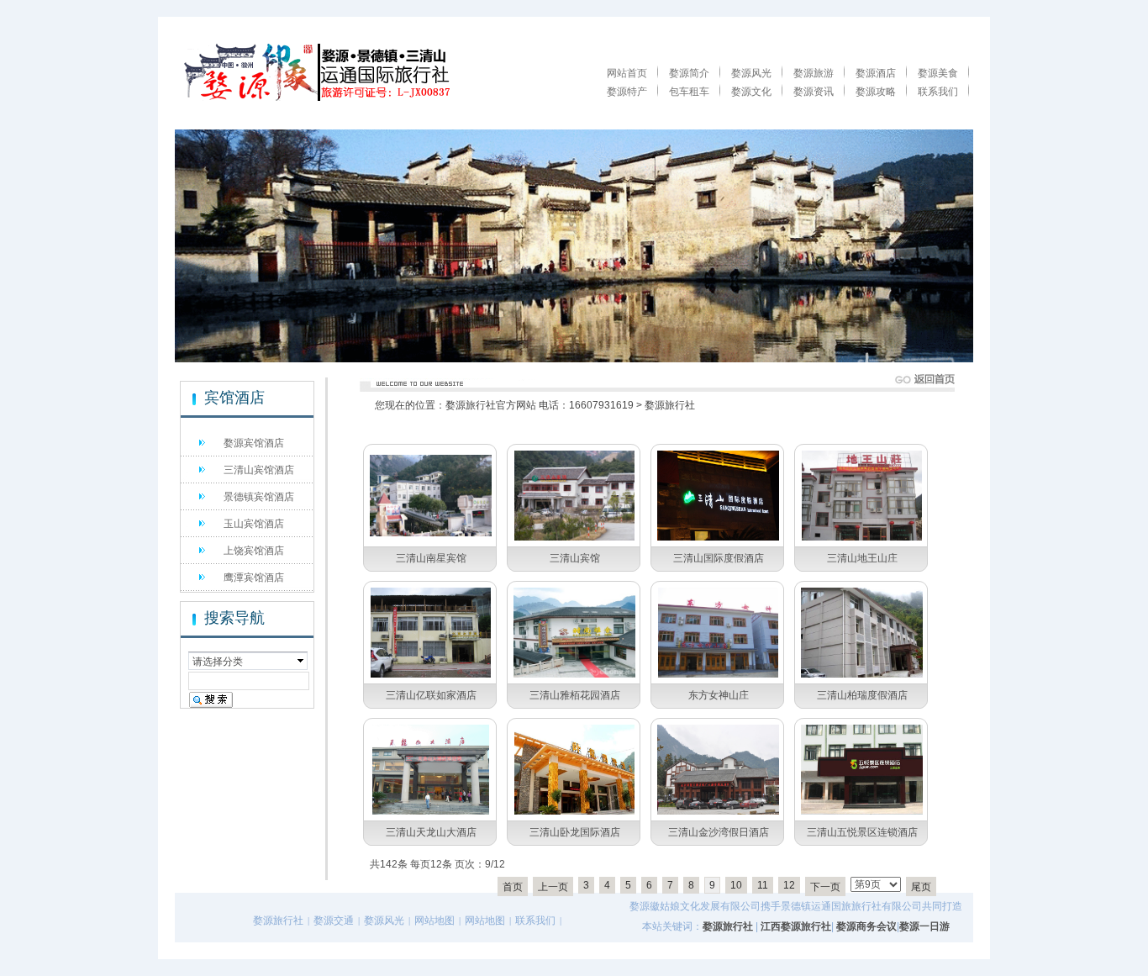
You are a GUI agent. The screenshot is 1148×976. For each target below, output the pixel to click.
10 (736, 885)
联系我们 (938, 92)
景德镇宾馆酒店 (259, 497)
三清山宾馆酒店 (259, 470)
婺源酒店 (876, 73)
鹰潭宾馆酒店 (254, 577)
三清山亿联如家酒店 (431, 695)
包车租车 (689, 92)
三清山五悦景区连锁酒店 (862, 832)
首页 (513, 887)
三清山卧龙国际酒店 (574, 832)
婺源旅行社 (670, 405)
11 (762, 885)
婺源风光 (751, 73)
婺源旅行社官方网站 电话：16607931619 (539, 405)
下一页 (825, 887)
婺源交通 (333, 920)
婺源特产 (627, 92)
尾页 (921, 887)
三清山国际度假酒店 (718, 558)
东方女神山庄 (718, 695)
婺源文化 (751, 92)
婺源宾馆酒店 (254, 443)
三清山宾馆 (575, 558)
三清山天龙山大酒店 (431, 832)
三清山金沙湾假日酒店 (718, 832)
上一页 (553, 887)
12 (789, 885)
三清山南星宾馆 (431, 558)
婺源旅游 (813, 73)
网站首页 (627, 73)
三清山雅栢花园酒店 (574, 695)
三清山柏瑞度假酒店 (862, 695)
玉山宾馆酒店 (254, 524)
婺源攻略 (876, 92)
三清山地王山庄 (862, 558)
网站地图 (434, 920)
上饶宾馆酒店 (254, 551)
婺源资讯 (813, 92)
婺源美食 (938, 73)
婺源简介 (689, 73)
